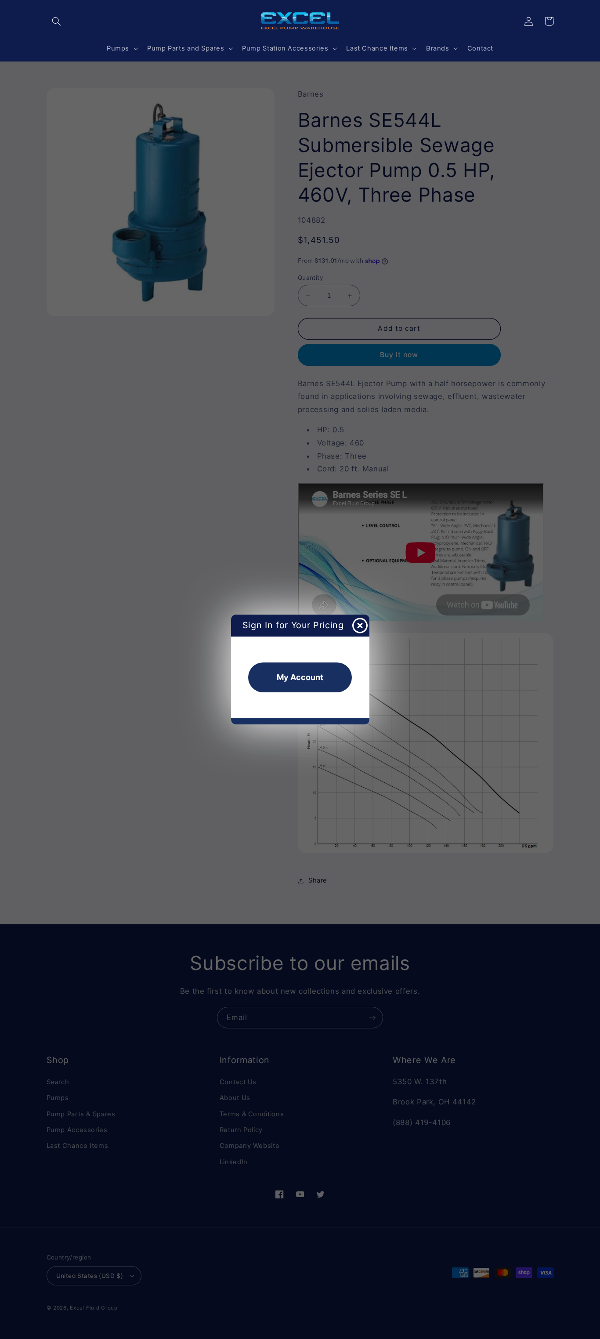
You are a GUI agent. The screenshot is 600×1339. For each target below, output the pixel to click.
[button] (57, 21)
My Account (300, 677)
